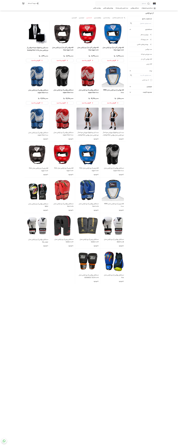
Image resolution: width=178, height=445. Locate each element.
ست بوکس (148, 49)
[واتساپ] (4, 441)
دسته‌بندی (148, 29)
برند (150, 71)
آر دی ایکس (145, 80)
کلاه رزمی (149, 64)
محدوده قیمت (147, 92)
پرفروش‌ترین (97, 18)
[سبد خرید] (23, 3)
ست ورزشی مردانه (146, 54)
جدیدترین (89, 18)
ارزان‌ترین (81, 18)
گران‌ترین (74, 18)
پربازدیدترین (106, 18)
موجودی (149, 87)
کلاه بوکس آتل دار (146, 59)
